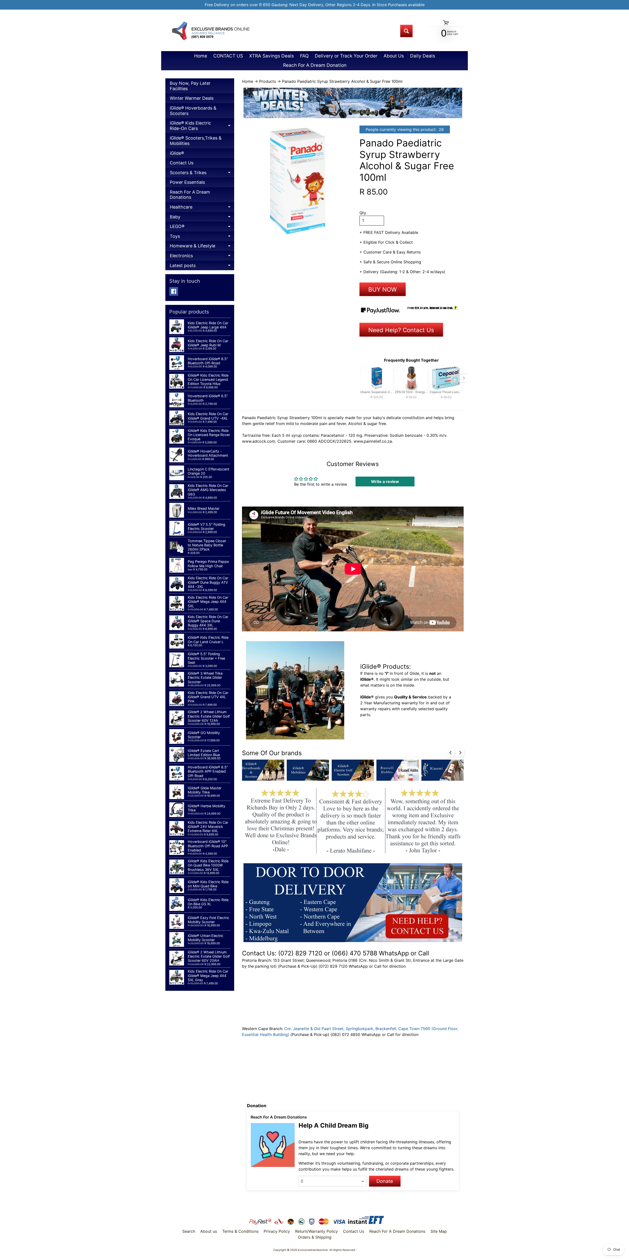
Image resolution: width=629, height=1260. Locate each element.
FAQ (304, 56)
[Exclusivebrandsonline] (210, 30)
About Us (394, 56)
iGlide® (177, 153)
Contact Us (181, 162)
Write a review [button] (385, 481)
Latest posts (202, 266)
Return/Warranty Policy (316, 1231)
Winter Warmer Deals (192, 98)
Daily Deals (422, 56)
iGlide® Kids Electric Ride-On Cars (202, 126)
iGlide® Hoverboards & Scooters (193, 110)
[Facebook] (173, 291)
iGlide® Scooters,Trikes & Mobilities (196, 140)
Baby (202, 218)
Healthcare (202, 208)
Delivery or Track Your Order (346, 56)
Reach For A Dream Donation (314, 65)
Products (267, 81)
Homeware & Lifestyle (202, 247)
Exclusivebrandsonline (313, 1250)
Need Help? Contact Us (401, 330)
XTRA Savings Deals (271, 56)
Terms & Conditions (240, 1231)
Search (188, 1231)
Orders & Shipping (314, 1237)
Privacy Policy (277, 1231)
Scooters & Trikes (202, 174)
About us (208, 1231)
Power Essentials (187, 182)
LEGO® (202, 227)
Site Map (438, 1231)
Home (200, 56)
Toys (202, 237)
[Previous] (450, 752)
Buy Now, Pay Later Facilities (190, 86)
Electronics (202, 257)
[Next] (460, 752)
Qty (362, 212)
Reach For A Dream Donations (190, 194)
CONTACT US (228, 56)
